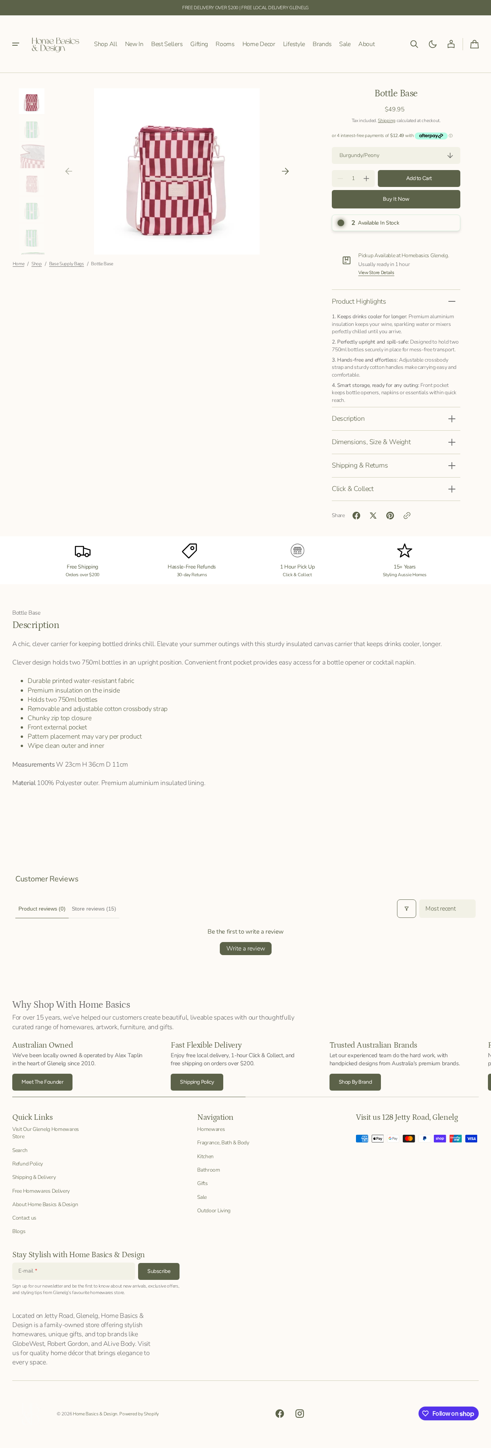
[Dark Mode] (432, 44)
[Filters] (406, 908)
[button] (414, 44)
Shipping (386, 120)
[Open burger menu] (15, 44)
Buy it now (396, 199)
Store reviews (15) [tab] (94, 909)
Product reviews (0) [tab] (42, 909)
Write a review (245, 948)
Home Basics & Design (95, 1414)
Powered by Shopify (139, 1414)
